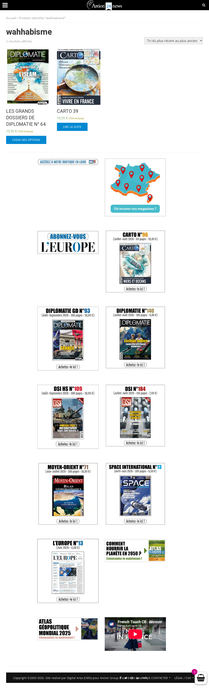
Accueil (11, 18)
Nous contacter (155, 678)
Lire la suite (72, 127)
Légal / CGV (183, 678)
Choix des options (26, 140)
